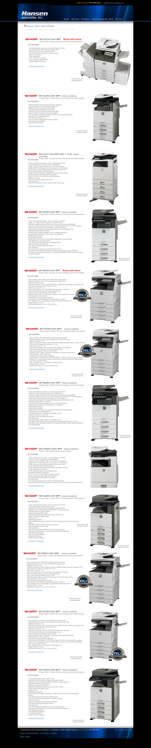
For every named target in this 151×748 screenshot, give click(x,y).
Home (22, 736)
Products (30, 26)
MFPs (37, 26)
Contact (27, 736)
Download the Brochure (37, 66)
